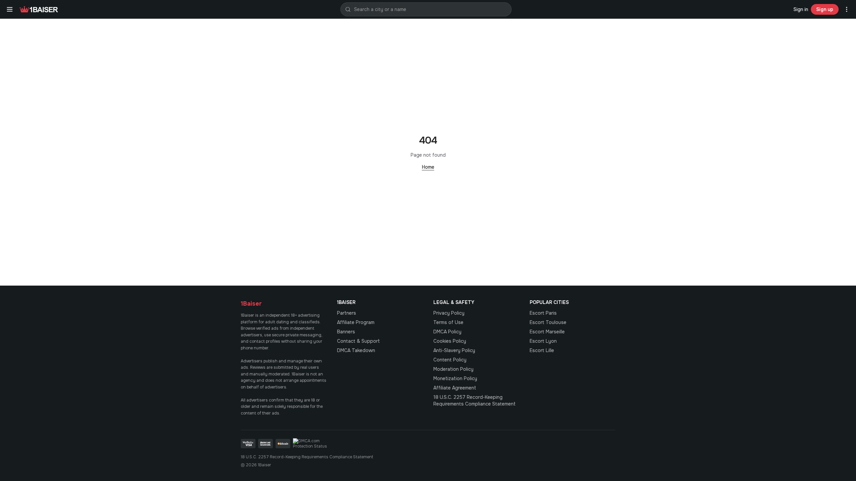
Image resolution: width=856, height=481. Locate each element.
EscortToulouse (548, 322)
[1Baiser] (38, 9)
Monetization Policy (455, 378)
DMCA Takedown (356, 350)
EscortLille (542, 350)
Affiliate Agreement (454, 388)
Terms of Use (448, 322)
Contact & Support (358, 341)
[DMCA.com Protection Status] (313, 443)
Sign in (800, 9)
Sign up (824, 9)
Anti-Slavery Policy (454, 350)
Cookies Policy (449, 341)
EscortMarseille (547, 332)
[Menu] (9, 9)
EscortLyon (543, 341)
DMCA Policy (447, 332)
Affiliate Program (355, 322)
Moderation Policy (453, 369)
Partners (346, 313)
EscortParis (543, 313)
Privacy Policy (448, 313)
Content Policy (449, 360)
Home (428, 167)
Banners (346, 332)
